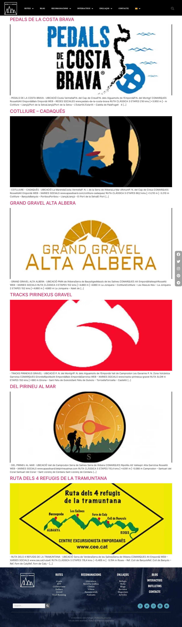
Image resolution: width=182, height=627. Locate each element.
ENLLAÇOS (104, 8)
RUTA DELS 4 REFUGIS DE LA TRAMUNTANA (58, 478)
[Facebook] (178, 254)
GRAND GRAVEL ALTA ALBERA (43, 203)
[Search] (47, 605)
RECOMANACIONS (59, 8)
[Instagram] (153, 606)
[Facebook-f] (140, 606)
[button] (172, 8)
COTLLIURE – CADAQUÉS (37, 111)
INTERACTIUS (83, 8)
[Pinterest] (160, 606)
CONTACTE (124, 8)
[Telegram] (166, 606)
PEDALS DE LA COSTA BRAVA (42, 19)
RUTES (27, 8)
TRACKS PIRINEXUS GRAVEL (41, 294)
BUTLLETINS (155, 586)
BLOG (42, 8)
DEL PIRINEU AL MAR (33, 386)
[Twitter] (146, 606)
